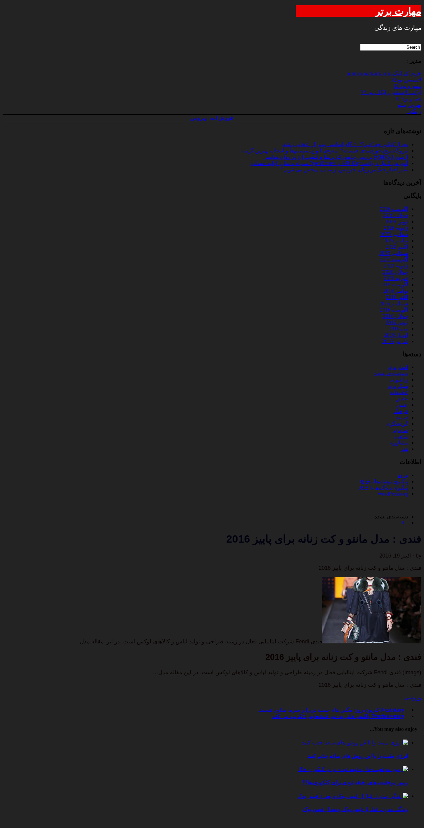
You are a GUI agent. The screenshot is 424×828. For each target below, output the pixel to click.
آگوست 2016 (394, 310)
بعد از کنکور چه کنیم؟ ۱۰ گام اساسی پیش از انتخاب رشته (345, 144)
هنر (404, 449)
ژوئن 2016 (397, 322)
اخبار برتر (398, 367)
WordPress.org (392, 494)
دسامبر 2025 (394, 234)
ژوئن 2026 (397, 221)
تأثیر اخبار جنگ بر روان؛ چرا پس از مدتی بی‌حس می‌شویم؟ (344, 169)
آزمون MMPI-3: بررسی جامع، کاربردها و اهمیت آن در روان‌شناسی (335, 157)
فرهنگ (401, 411)
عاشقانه (399, 392)
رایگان (414, 111)
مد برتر (400, 430)
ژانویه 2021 (396, 265)
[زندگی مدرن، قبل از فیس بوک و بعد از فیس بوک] (352, 796)
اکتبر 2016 (397, 297)
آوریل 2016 (396, 335)
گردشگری (397, 424)
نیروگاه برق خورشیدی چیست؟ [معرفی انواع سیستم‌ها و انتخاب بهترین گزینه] (324, 150)
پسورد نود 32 (407, 86)
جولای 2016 (395, 316)
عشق (402, 398)
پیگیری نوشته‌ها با (384, 481)
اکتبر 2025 (397, 247)
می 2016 (398, 328)
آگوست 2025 (394, 259)
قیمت (402, 417)
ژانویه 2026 (396, 228)
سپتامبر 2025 (393, 253)
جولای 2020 (395, 272)
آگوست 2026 (394, 209)
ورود (403, 475)
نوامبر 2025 (395, 240)
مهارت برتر (398, 11)
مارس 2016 (395, 341)
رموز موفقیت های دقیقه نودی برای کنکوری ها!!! (355, 782)
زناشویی (399, 380)
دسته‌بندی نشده (391, 373)
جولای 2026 (395, 215)
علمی (402, 405)
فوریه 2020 (396, 278)
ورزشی (412, 697)
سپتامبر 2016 (393, 303)
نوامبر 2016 (395, 291)
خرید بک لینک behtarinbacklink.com (383, 73)
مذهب (401, 436)
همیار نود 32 (408, 98)
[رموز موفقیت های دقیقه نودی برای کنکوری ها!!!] (353, 769)
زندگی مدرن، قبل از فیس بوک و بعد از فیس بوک (355, 809)
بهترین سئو (409, 105)
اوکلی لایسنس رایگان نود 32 (391, 92)
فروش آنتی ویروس (212, 118)
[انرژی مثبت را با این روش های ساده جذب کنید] (355, 742)
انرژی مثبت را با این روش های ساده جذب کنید (357, 756)
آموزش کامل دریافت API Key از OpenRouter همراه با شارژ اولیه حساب (329, 163)
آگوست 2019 (394, 284)
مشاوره (399, 442)
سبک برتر (398, 386)
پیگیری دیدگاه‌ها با (383, 488)
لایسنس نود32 (406, 80)
